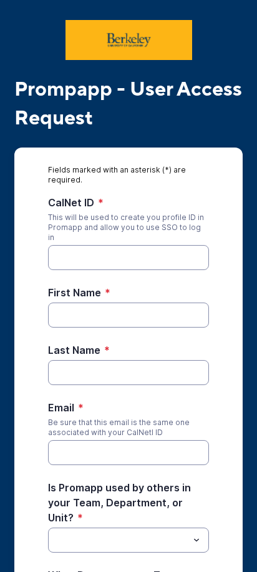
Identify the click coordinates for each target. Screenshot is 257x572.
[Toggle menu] (196, 540)
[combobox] (128, 540)
